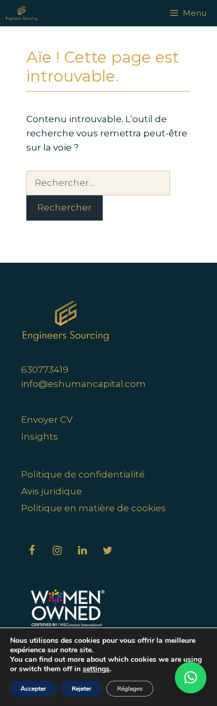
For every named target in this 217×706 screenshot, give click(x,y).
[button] (190, 677)
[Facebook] (31, 551)
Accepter (33, 688)
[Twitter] (107, 551)
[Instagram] (56, 551)
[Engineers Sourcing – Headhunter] (21, 13)
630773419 (44, 369)
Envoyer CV (47, 419)
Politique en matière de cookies (93, 508)
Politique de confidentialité (83, 474)
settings (96, 669)
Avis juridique (51, 491)
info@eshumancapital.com (83, 384)
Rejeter (82, 688)
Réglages (130, 688)
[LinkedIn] (82, 551)
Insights (39, 436)
